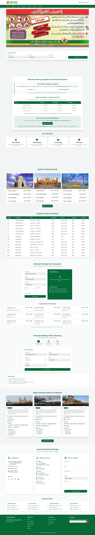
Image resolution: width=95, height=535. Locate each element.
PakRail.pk (25, 126)
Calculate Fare (35, 296)
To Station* (30, 55)
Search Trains (78, 57)
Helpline (34, 6)
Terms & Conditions (52, 519)
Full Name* (66, 461)
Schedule (13, 6)
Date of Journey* (51, 55)
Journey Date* (27, 357)
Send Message (76, 491)
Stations (29, 6)
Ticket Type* (27, 363)
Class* (49, 357)
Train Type (26, 282)
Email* (65, 466)
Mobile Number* (67, 471)
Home (8, 6)
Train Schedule (30, 521)
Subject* (65, 476)
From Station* (10, 55)
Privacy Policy (51, 521)
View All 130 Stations (47, 440)
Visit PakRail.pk (48, 123)
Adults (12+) (27, 287)
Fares (18, 6)
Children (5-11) (38, 287)
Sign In (81, 2)
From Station (27, 271)
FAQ (49, 524)
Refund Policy (51, 523)
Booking (23, 6)
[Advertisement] (33, 69)
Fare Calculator (30, 523)
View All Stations (48, 206)
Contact (40, 6)
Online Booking (30, 524)
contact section (47, 92)
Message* (66, 481)
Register (87, 2)
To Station (26, 277)
